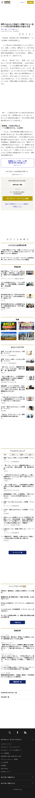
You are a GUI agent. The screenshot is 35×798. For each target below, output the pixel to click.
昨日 (13, 455)
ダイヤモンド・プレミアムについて (10, 747)
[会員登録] (30, 2)
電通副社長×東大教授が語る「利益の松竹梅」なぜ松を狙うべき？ (17, 598)
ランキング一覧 (17, 552)
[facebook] (17, 732)
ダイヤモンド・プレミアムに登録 (18, 198)
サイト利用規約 (5, 753)
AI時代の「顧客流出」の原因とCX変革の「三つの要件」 (17, 592)
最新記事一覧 (17, 682)
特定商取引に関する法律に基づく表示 (11, 756)
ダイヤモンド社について (8, 783)
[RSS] (25, 732)
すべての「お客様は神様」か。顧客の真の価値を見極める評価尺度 (17, 616)
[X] (9, 732)
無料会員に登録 (17, 185)
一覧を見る (17, 622)
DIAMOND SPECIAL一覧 (9, 693)
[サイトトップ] (7, 2)
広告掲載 (3, 765)
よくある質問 (4, 762)
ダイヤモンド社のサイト (8, 777)
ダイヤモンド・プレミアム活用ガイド (11, 750)
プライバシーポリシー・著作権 (9, 759)
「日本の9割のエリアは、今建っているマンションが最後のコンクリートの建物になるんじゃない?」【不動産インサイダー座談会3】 (17, 251)
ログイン (23, 2)
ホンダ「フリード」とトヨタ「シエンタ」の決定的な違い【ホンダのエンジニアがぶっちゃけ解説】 (17, 258)
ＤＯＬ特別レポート (13, 29)
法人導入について (5, 771)
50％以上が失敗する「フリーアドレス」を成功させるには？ (17, 604)
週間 (21, 455)
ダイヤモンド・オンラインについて (11, 739)
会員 (30, 455)
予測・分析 (4, 29)
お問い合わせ (4, 768)
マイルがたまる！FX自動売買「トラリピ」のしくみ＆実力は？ (17, 610)
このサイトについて (6, 744)
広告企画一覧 (5, 697)
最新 (5, 455)
